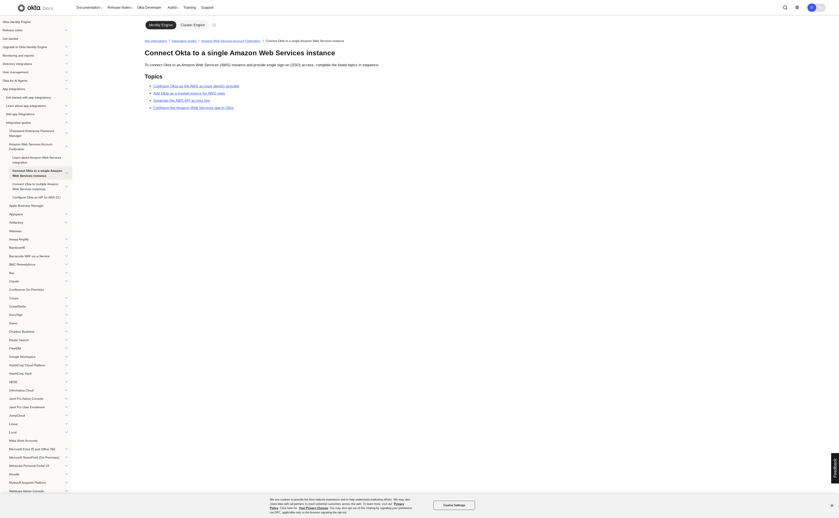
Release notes (13, 30)
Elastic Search (19, 340)
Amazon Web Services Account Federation (30, 147)
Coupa (13, 298)
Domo (13, 323)
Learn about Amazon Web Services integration (36, 160)
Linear (13, 424)
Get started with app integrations (28, 97)
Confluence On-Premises (26, 289)
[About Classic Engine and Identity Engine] (214, 25)
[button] (88, 8)
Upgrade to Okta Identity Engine (25, 47)
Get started (10, 38)
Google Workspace (22, 356)
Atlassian (15, 231)
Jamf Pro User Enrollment (27, 407)
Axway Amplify (19, 239)
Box (11, 273)
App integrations (14, 89)
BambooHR (17, 247)
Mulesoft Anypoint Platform (27, 482)
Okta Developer (149, 7)
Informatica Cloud (21, 390)
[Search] (785, 7)
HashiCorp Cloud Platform (27, 365)
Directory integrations (17, 64)
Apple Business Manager (26, 205)
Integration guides (18, 122)
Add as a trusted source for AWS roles (189, 93)
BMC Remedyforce (22, 264)
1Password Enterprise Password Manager (31, 133)
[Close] (832, 505)
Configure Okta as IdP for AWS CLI (36, 197)
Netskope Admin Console (26, 491)
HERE (13, 382)
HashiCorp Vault (20, 373)
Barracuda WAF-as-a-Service (29, 256)
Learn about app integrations (26, 106)
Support (207, 7)
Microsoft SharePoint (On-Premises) (34, 457)
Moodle (14, 474)
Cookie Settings (454, 505)
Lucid (13, 432)
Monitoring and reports (18, 55)
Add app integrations (20, 114)
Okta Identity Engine (17, 22)
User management (15, 72)
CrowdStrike (17, 306)
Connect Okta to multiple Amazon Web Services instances (35, 186)
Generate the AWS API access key (181, 101)
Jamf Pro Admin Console (26, 398)
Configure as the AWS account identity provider (196, 86)
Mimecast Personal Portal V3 (29, 466)
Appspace (16, 214)
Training (189, 7)
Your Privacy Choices (313, 508)
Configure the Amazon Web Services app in (193, 108)
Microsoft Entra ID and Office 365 (32, 449)
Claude (14, 281)
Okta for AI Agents (15, 80)
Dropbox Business (21, 331)
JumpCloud (17, 415)
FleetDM (15, 348)
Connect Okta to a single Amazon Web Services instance (37, 173)
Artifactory (16, 222)
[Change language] (797, 7)
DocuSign (16, 314)
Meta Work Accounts (23, 440)
